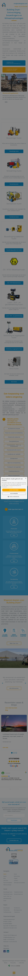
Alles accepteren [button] (14, 490)
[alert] (14, 488)
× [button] (25, 478)
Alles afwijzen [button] (14, 493)
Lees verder (10, 486)
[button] (14, 496)
